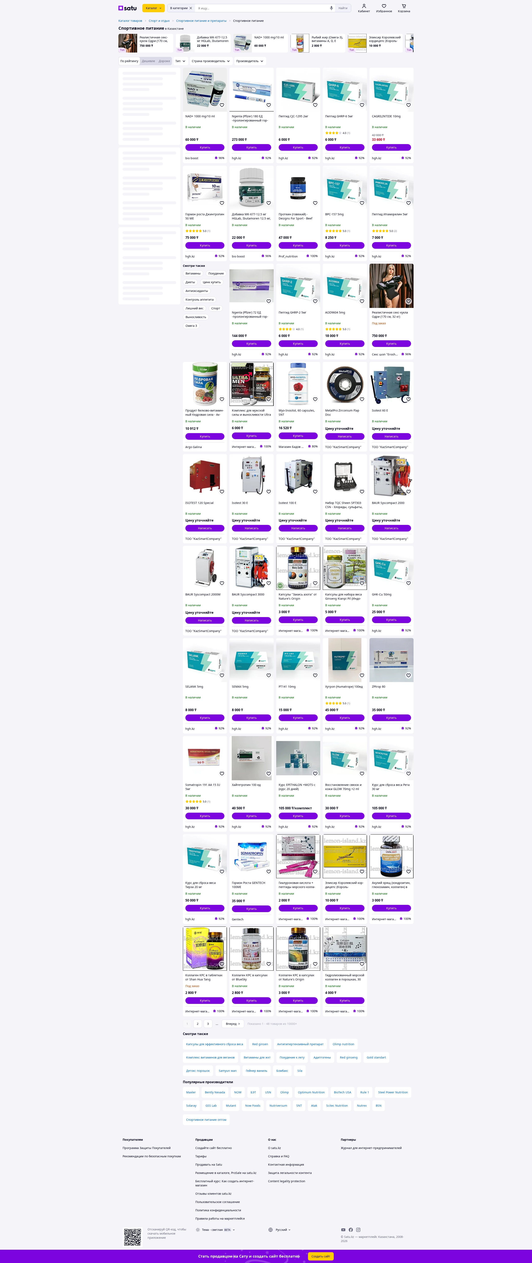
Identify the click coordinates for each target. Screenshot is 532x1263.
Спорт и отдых (159, 21)
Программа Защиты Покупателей (147, 1148)
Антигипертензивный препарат (300, 1044)
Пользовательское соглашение (217, 1202)
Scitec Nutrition (337, 1105)
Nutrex (362, 1105)
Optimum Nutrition (311, 1092)
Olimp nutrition (343, 1044)
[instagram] (358, 1229)
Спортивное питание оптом (206, 1120)
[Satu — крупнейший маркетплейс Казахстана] (127, 8)
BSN (379, 1105)
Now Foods (252, 1105)
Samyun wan (228, 1071)
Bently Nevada (215, 1092)
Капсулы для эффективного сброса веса (214, 1044)
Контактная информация (286, 1164)
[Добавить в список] (222, 105)
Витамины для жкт (257, 1057)
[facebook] (350, 1229)
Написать (345, 436)
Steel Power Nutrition (393, 1092)
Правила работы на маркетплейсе (220, 1218)
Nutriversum (278, 1105)
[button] (204, 147)
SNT (299, 1105)
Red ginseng (349, 1057)
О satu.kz (274, 1148)
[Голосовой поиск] (331, 8)
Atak (314, 1105)
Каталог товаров (130, 21)
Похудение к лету (292, 1057)
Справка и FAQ (278, 1156)
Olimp (284, 1092)
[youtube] (343, 1229)
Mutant (231, 1105)
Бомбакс (282, 1071)
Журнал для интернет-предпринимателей (371, 1148)
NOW (237, 1092)
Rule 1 (364, 1092)
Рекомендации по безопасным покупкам (152, 1156)
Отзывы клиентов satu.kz (213, 1194)
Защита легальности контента (290, 1173)
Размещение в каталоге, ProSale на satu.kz (225, 1173)
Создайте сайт (205, 1148)
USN (268, 1092)
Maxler (191, 1092)
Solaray (191, 1105)
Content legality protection (286, 1181)
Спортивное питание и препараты (201, 21)
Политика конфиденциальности (218, 1210)
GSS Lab (211, 1105)
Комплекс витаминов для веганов (210, 1057)
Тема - (212, 1230)
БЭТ (253, 1092)
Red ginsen (260, 1044)
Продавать (203, 1164)
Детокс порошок (198, 1071)
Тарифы (201, 1156)
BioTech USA (342, 1092)
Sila (299, 1071)
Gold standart (376, 1057)
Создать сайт (321, 1256)
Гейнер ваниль (256, 1071)
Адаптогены (322, 1057)
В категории (179, 8)
